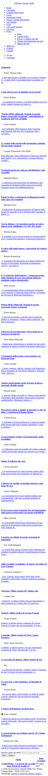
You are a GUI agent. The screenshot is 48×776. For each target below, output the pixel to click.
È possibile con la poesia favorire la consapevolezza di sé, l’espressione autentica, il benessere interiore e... (23, 237)
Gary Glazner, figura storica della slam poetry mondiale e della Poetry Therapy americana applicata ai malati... (23, 578)
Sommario (5, 67)
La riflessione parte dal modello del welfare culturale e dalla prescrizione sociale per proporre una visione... (23, 450)
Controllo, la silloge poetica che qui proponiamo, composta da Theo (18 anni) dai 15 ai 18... (21, 648)
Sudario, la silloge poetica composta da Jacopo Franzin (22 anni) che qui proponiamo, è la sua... (21, 624)
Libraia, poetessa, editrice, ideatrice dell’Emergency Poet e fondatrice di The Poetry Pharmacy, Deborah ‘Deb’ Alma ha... (23, 370)
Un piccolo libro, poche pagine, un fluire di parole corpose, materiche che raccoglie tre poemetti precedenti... (22, 696)
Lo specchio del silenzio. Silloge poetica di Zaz (21, 659)
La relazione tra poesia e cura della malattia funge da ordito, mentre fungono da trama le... (24, 103)
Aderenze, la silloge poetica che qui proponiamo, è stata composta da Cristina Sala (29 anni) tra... (23, 602)
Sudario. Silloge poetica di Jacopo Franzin (20, 613)
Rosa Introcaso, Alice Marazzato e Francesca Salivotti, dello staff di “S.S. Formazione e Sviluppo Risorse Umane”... (24, 158)
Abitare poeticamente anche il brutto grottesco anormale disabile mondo (22, 384)
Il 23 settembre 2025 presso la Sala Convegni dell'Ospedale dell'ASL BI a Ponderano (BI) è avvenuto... (20, 131)
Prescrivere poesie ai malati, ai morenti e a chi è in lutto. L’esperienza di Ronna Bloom (23, 411)
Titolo (18, 759)
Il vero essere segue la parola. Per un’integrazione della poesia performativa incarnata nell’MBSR (23, 511)
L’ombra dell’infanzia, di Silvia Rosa (17, 709)
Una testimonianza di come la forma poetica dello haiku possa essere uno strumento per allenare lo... (22, 472)
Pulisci (11, 755)
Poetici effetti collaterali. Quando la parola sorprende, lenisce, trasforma (20, 306)
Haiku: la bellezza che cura (13, 461)
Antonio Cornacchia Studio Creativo (26, 774)
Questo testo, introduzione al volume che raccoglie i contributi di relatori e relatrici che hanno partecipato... (23, 345)
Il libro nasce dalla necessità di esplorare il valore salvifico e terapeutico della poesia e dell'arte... (22, 746)
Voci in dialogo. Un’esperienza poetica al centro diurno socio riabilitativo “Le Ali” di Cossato (22, 225)
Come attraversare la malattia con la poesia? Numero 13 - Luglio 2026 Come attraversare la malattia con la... (23, 79)
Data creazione (41, 759)
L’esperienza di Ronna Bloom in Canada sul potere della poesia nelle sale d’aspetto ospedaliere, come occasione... (23, 424)
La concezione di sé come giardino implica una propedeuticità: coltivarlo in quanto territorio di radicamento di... (21, 498)
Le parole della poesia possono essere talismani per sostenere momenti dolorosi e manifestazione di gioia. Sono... (23, 551)
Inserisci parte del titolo (11, 752)
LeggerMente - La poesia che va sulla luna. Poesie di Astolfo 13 (18, 765)
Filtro (4, 755)
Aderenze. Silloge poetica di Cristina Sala (19, 591)
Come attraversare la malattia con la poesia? (21, 92)
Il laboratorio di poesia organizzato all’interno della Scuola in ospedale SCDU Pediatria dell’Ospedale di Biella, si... (23, 211)
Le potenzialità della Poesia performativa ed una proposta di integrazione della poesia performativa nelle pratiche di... (22, 525)
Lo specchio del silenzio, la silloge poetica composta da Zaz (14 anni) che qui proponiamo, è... (23, 671)
